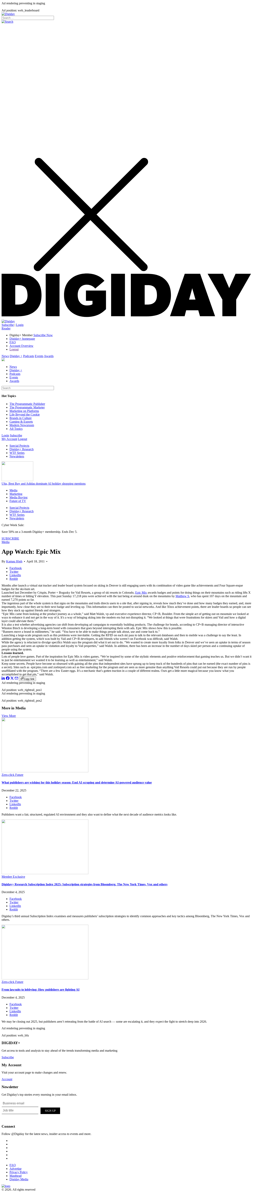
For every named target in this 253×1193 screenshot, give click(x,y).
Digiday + (16, 356)
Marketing (15, 494)
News (5, 356)
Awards (49, 356)
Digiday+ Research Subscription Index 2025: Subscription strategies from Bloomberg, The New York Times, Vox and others (84, 884)
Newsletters (16, 456)
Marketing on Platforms (24, 411)
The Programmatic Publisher (27, 403)
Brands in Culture (20, 418)
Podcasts (28, 356)
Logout (14, 349)
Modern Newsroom (21, 425)
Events (39, 356)
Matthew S (182, 596)
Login (20, 325)
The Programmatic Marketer (27, 407)
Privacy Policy (18, 1172)
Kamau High (14, 561)
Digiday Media (18, 1179)
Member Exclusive (13, 876)
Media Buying (18, 497)
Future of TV (17, 501)
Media (13, 490)
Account (7, 1079)
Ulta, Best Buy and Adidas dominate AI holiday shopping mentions (44, 483)
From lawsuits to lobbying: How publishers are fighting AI (40, 989)
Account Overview (21, 345)
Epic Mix (141, 592)
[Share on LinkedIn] (3, 679)
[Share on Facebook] (7, 679)
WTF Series (17, 452)
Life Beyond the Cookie (24, 414)
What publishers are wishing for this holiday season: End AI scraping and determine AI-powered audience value (77, 782)
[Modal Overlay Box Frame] (31, 1110)
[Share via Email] (16, 679)
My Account (9, 439)
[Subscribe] (8, 321)
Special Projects (19, 445)
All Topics (16, 428)
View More (9, 715)
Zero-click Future (12, 774)
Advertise (15, 1168)
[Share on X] (12, 679)
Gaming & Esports (21, 421)
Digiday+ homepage (22, 338)
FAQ (12, 342)
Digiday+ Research (21, 449)
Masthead (15, 1175)
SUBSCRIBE (10, 538)
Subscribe (8, 325)
